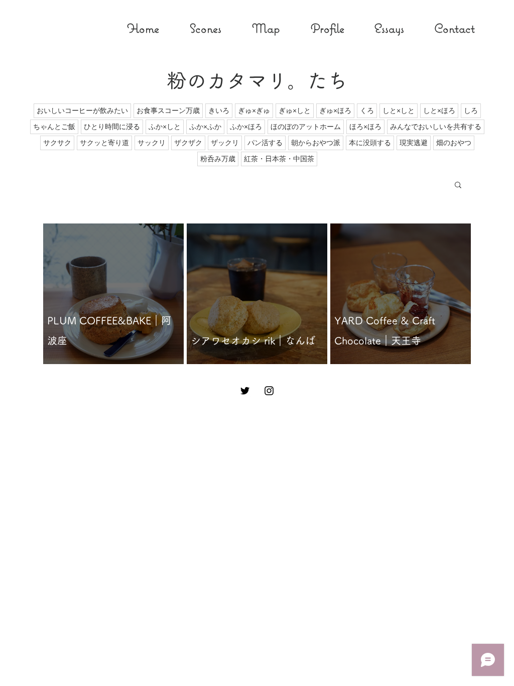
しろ (471, 110)
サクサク (57, 143)
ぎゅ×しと (295, 110)
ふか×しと (165, 127)
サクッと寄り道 (104, 143)
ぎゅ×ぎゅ (254, 110)
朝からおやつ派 (315, 143)
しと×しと (398, 110)
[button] (458, 185)
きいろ (218, 110)
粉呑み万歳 (217, 159)
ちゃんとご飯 (54, 127)
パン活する (265, 143)
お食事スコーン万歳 (168, 110)
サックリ (152, 143)
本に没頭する (370, 143)
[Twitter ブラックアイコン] (245, 391)
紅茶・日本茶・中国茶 (279, 159)
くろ (367, 110)
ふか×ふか (205, 127)
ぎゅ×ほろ (335, 110)
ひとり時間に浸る (112, 127)
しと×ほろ (439, 110)
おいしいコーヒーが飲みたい (82, 110)
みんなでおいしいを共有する (435, 127)
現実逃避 (414, 143)
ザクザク (188, 143)
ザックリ (225, 143)
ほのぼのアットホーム (306, 127)
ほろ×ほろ (365, 127)
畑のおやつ (453, 143)
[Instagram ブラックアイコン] (269, 391)
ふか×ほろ (246, 127)
